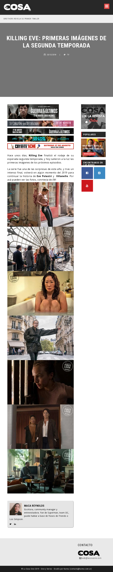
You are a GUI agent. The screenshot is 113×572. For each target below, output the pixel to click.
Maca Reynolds (34, 505)
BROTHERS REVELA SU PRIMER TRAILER (93, 147)
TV (68, 55)
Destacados (89, 154)
